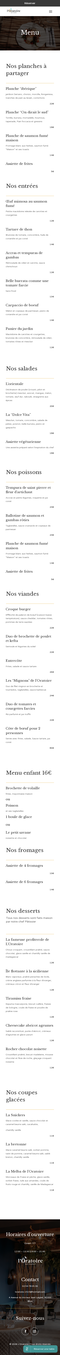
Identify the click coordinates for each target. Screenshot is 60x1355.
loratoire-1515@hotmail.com (30, 1292)
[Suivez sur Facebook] (25, 1331)
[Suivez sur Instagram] (34, 1331)
